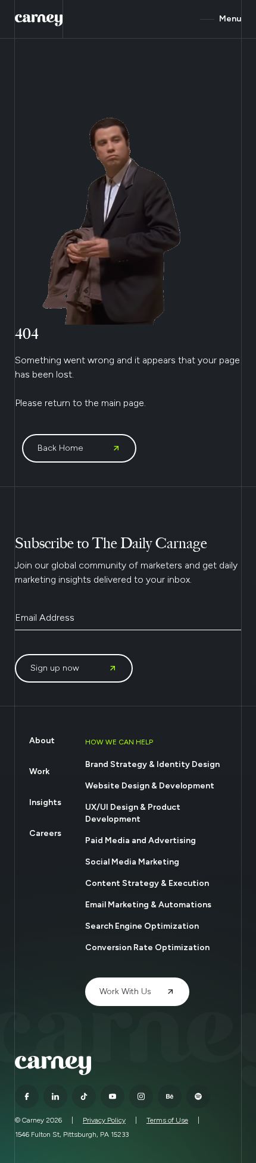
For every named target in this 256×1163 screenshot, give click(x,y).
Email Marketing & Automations (148, 905)
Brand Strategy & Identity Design (152, 764)
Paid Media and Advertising (140, 840)
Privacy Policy (104, 1120)
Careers (45, 833)
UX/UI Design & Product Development (132, 813)
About (42, 740)
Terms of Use (167, 1120)
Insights (45, 802)
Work (39, 771)
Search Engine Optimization (142, 926)
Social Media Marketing (132, 862)
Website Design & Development (149, 786)
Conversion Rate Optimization (147, 947)
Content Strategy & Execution (147, 883)
